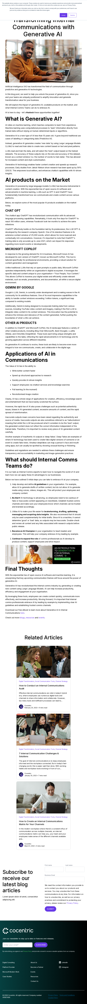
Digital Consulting (9, 962)
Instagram (65, 967)
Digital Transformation (26, 681)
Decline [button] (72, 15)
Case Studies (7, 976)
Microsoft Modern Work (11, 972)
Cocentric (28, 705)
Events (33, 972)
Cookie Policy (53, 998)
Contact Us (34, 981)
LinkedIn (65, 962)
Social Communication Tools (45, 681)
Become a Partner (37, 967)
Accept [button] (63, 15)
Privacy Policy (72, 903)
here (22, 613)
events (42, 617)
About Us (34, 962)
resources (30, 617)
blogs (22, 617)
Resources (34, 976)
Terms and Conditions (67, 995)
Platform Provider (9, 967)
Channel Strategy (61, 681)
